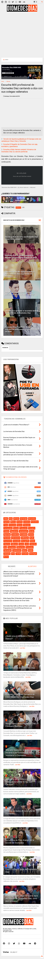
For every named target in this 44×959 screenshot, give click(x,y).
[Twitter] (13, 2)
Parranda (7, 538)
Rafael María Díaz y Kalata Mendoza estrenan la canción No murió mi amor (19, 293)
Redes (32, 541)
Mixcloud (32, 187)
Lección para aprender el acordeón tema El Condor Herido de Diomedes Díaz (21, 312)
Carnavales (7, 550)
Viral (13, 553)
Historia (19, 525)
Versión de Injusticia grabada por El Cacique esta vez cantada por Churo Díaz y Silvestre (21, 140)
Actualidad (23, 534)
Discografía (25, 541)
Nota (10, 518)
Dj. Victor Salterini (23, 187)
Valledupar (24, 538)
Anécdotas (34, 522)
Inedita (30, 550)
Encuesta (25, 553)
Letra (26, 544)
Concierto (32, 528)
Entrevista (12, 525)
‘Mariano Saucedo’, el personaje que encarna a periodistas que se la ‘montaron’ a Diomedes (21, 753)
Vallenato (14, 544)
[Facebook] (6, 2)
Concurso (7, 553)
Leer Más (22, 648)
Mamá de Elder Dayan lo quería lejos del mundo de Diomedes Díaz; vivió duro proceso (21, 898)
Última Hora (20, 547)
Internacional (15, 538)
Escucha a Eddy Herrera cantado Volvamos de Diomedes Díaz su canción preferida (18, 151)
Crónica (6, 531)
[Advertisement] (20, 34)
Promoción (29, 547)
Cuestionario (17, 550)
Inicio (2, 81)
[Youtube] (20, 2)
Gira (5, 547)
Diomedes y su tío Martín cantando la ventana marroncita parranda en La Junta (21, 256)
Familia (16, 528)
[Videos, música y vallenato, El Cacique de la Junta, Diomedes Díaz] (22, 10)
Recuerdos (31, 518)
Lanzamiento (23, 531)
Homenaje (23, 518)
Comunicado (8, 528)
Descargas (33, 553)
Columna (7, 544)
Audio (32, 538)
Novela (31, 531)
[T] (2, 2)
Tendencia (15, 534)
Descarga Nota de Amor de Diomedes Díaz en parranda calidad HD (21, 238)
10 (6, 892)
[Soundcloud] (24, 2)
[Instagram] (9, 2)
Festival (31, 534)
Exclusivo (27, 522)
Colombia (33, 544)
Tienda (18, 553)
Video (6, 518)
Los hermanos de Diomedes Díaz (20, 668)
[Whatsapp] (16, 2)
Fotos (5, 525)
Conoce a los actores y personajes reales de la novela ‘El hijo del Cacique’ (21, 782)
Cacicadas (16, 541)
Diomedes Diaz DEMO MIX (9, 187)
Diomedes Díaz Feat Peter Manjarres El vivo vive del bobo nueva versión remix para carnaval (22, 329)
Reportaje (7, 534)
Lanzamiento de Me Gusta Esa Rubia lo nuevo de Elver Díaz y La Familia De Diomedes (20, 274)
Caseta (21, 544)
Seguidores (14, 531)
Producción (23, 528)
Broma (6, 557)
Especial (6, 522)
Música (8, 81)
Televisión (27, 525)
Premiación (11, 547)
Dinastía (19, 522)
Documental (8, 541)
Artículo (16, 518)
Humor (24, 550)
